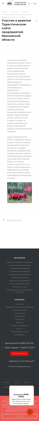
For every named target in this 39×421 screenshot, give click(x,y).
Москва (26, 382)
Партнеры (19, 319)
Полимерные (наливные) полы (19, 274)
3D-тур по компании (19, 310)
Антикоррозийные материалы (19, 265)
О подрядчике (19, 335)
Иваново (7, 382)
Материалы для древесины (19, 281)
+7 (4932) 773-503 (20, 4)
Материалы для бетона (19, 277)
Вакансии (19, 322)
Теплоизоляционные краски (19, 284)
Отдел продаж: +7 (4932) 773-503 (19, 348)
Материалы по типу (19, 287)
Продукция (19, 258)
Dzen (28, 372)
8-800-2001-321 (20, 2)
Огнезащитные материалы (19, 268)
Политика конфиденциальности (19, 366)
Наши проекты (19, 316)
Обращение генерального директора (19, 307)
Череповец (8, 387)
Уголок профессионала (19, 332)
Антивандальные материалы (19, 271)
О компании (19, 304)
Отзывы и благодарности (19, 325)
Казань (17, 382)
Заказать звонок (19, 353)
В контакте (8, 372)
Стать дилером (19, 313)
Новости (19, 328)
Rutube (17, 372)
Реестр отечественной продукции (19, 262)
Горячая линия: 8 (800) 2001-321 (19, 343)
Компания (19, 299)
